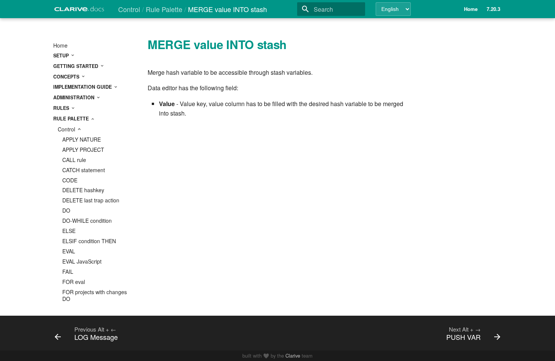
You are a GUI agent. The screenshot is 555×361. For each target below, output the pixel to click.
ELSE (69, 230)
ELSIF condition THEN (89, 241)
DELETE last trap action (90, 200)
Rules (62, 108)
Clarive (292, 355)
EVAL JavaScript (82, 261)
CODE (69, 180)
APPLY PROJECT (83, 149)
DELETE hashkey (83, 190)
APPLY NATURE (81, 139)
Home (60, 45)
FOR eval (73, 281)
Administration (74, 97)
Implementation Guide (83, 86)
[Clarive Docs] (79, 11)
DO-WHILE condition (87, 220)
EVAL (68, 251)
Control (67, 129)
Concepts (67, 76)
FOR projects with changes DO (94, 295)
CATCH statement (83, 170)
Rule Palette (71, 118)
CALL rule (74, 159)
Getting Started (76, 66)
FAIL (67, 271)
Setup (61, 55)
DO (66, 210)
